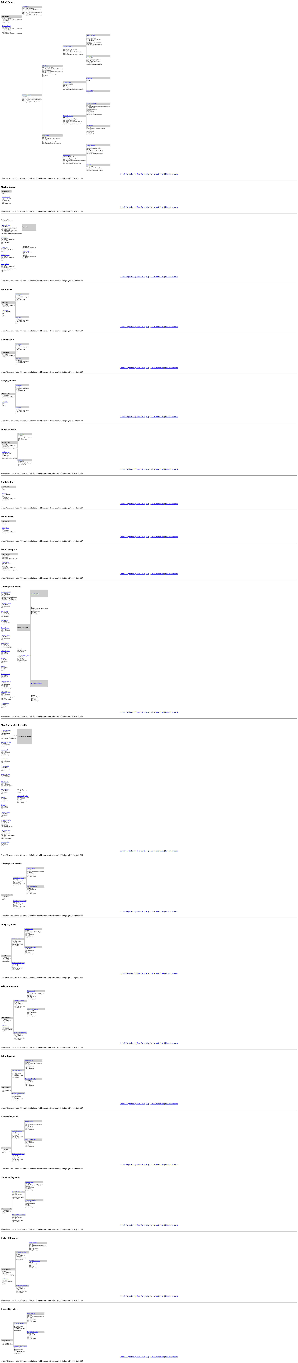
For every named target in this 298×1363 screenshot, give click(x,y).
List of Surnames (171, 174)
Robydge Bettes (5, 528)
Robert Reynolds (5, 643)
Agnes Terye (18, 317)
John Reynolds (4, 620)
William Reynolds (5, 651)
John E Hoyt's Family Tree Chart (132, 174)
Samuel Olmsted (6, 197)
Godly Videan (5, 310)
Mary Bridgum (66, 155)
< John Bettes (4, 237)
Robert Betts (26, 251)
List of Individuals (157, 174)
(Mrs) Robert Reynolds (36, 683)
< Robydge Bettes (5, 255)
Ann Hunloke (89, 125)
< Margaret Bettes (5, 264)
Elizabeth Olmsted (26, 95)
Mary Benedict (45, 135)
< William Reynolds (6, 681)
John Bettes (4, 493)
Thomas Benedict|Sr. (68, 116)
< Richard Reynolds (5, 691)
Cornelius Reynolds (5, 635)
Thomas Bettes (4, 247)
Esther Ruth (4, 1025)
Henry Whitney (25, 6)
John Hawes (89, 78)
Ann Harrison (5, 1278)
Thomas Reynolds (5, 627)
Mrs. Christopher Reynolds (23, 655)
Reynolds (3, 658)
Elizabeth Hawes (67, 82)
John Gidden (5, 401)
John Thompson (5, 452)
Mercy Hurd (89, 164)
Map (147, 174)
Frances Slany (89, 56)
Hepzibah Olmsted (6, 26)
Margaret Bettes (5, 562)
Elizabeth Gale (89, 90)
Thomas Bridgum (90, 145)
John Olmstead (45, 65)
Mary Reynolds (4, 611)
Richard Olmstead (90, 35)
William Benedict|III (91, 103)
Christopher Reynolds (6, 603)
